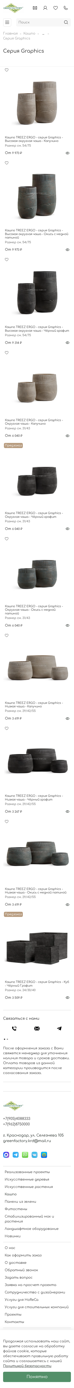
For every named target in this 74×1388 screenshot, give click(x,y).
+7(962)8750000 (16, 1124)
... (43, 33)
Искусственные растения (29, 1187)
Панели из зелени (20, 1202)
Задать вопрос (19, 1277)
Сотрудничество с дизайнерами (35, 1292)
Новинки (13, 1236)
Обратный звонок (21, 1270)
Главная (10, 33)
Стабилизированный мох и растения (29, 1219)
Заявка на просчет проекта (30, 1285)
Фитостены (16, 1209)
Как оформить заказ (23, 1255)
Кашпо (29, 33)
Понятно (37, 1376)
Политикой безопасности (27, 1366)
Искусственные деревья (27, 1179)
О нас (10, 1248)
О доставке (16, 1263)
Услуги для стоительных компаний (37, 1307)
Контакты (14, 1322)
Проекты (13, 1314)
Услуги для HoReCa (21, 1300)
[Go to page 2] (7, 1039)
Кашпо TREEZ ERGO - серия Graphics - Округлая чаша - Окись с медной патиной (34, 610)
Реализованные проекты (27, 1172)
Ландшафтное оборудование (32, 1229)
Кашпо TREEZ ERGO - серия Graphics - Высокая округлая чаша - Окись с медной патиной (36, 234)
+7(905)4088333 (16, 1119)
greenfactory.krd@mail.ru (27, 1141)
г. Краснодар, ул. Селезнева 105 (33, 1135)
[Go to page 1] (4, 1039)
